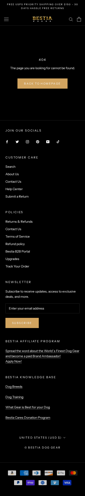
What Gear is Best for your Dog (27, 407)
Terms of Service (17, 236)
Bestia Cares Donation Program (27, 418)
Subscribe (22, 323)
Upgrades (12, 259)
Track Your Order (17, 266)
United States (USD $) (40, 437)
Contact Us (13, 182)
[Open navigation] (6, 19)
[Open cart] (79, 19)
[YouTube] (47, 141)
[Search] (71, 19)
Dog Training (14, 397)
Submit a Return (17, 196)
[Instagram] (27, 141)
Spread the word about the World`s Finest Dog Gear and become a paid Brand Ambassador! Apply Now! (42, 356)
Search (10, 167)
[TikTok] (58, 141)
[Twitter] (17, 141)
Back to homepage (42, 83)
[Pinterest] (37, 141)
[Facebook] (7, 141)
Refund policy (15, 244)
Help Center (14, 189)
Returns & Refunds (19, 222)
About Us (12, 174)
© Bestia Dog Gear (42, 447)
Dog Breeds (13, 387)
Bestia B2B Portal (17, 251)
